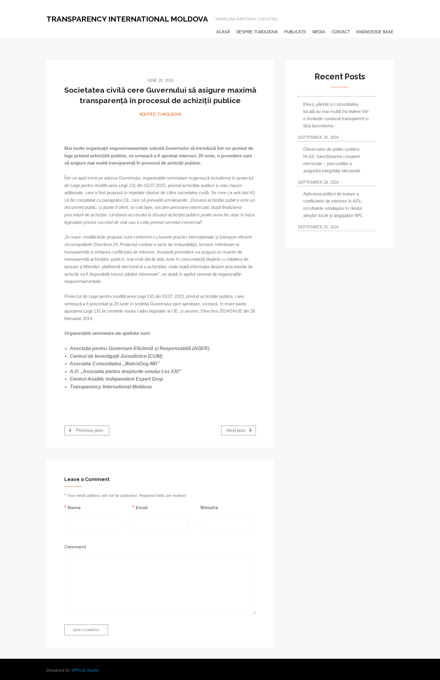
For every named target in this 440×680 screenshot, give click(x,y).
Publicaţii (295, 32)
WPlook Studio (85, 670)
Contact (341, 32)
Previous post (89, 430)
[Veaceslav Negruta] (160, 128)
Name (74, 507)
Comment (75, 546)
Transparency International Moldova (127, 18)
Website (209, 507)
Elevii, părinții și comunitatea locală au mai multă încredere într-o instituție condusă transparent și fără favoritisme (336, 115)
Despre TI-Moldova (257, 32)
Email (142, 507)
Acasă (223, 32)
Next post (237, 430)
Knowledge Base (375, 32)
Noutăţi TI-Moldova (160, 114)
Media (318, 32)
